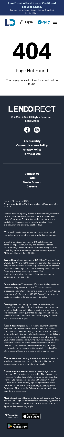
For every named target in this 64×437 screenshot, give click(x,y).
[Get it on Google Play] (17, 430)
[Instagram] (37, 130)
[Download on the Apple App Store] (31, 418)
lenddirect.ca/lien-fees (14, 274)
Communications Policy (32, 145)
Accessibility (32, 141)
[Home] (10, 22)
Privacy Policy (32, 149)
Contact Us (32, 173)
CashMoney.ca (32, 12)
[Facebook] (27, 130)
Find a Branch (32, 182)
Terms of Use (32, 154)
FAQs (32, 178)
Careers (32, 186)
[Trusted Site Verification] (11, 418)
